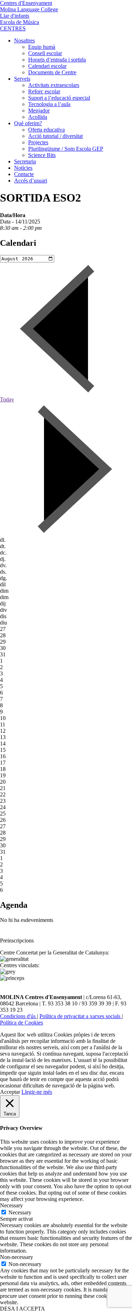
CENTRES (13, 28)
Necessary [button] (11, 1205)
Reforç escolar (44, 91)
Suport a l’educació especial (59, 98)
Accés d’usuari (30, 181)
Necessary (19, 1212)
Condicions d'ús (18, 1016)
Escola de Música (19, 22)
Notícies (23, 168)
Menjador (39, 111)
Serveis (22, 79)
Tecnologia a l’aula (49, 104)
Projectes (38, 142)
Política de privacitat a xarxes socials (80, 1016)
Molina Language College (29, 9)
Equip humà (41, 47)
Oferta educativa (46, 130)
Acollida (37, 117)
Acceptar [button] (10, 1092)
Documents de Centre (52, 72)
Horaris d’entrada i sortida (57, 60)
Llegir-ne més (36, 1092)
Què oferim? (28, 123)
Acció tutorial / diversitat (55, 136)
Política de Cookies (21, 1023)
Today (7, 399)
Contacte (24, 174)
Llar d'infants (14, 16)
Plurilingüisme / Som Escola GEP (65, 149)
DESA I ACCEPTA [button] (22, 1309)
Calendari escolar (47, 66)
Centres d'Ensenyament (26, 3)
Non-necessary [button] (16, 1257)
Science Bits (42, 155)
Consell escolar (45, 53)
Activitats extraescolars (53, 85)
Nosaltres (24, 40)
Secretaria (25, 161)
